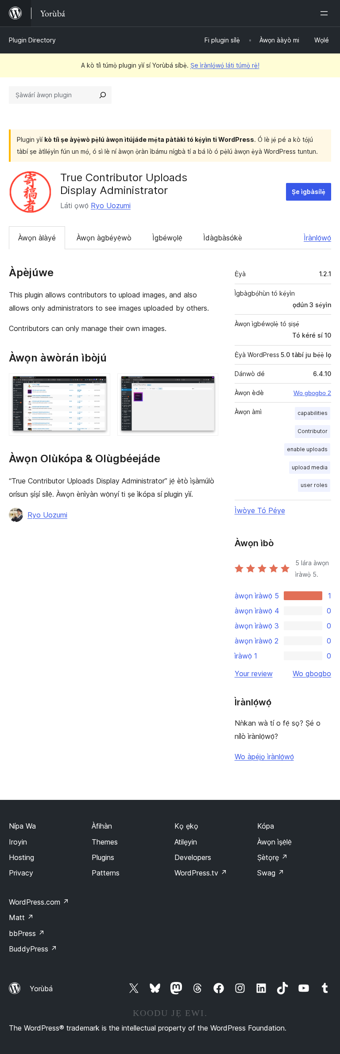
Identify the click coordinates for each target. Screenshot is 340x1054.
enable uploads (307, 449)
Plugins (103, 857)
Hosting (21, 857)
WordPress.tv (200, 872)
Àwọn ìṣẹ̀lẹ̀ (274, 841)
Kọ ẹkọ (186, 826)
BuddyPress (33, 948)
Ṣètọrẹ (272, 857)
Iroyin (18, 841)
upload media (310, 467)
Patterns (106, 872)
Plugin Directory (32, 40)
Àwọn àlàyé (37, 237)
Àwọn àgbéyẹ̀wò (104, 237)
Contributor (313, 431)
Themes (105, 841)
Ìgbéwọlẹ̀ (167, 237)
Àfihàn (102, 826)
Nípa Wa (22, 826)
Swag (270, 872)
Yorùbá (41, 988)
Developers (192, 857)
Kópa (265, 826)
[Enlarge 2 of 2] (206, 385)
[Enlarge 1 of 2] (98, 385)
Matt (21, 917)
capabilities (313, 413)
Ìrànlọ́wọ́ (317, 237)
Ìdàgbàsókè (222, 237)
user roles (314, 485)
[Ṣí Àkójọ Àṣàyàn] (326, 13)
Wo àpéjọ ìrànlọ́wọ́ (264, 756)
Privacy (21, 872)
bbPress (27, 933)
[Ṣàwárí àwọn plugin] (103, 95)
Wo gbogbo (312, 673)
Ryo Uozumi (111, 205)
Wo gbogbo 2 (312, 392)
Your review (254, 673)
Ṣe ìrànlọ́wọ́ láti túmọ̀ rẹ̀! (224, 65)
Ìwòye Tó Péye (260, 510)
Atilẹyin (185, 841)
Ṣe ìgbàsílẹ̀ (308, 191)
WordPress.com (39, 902)
